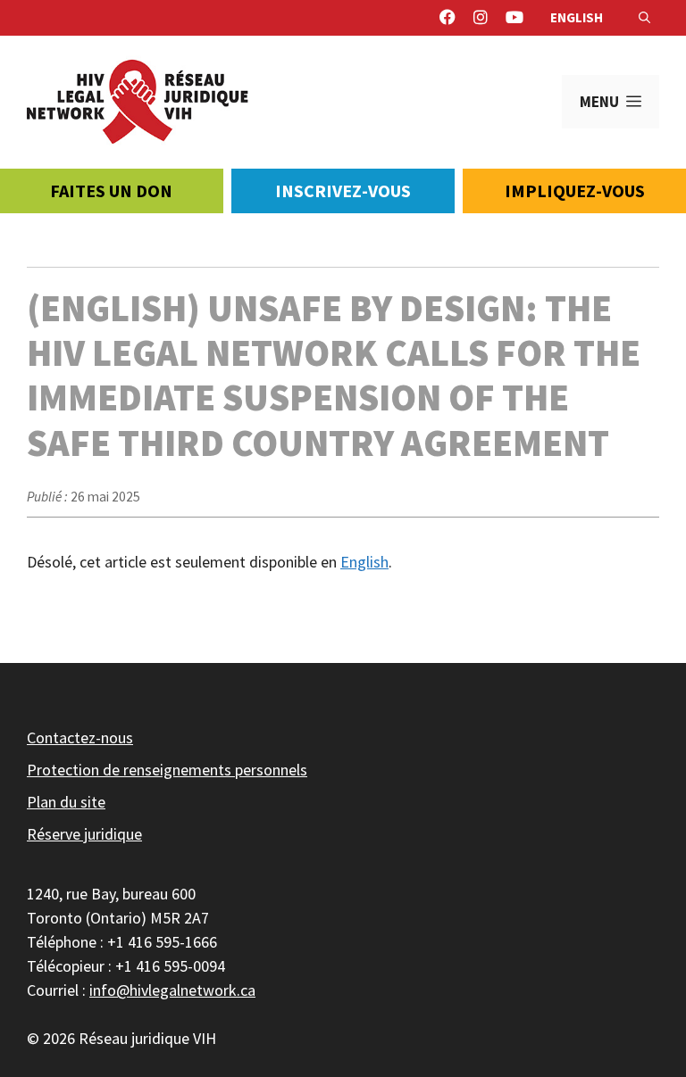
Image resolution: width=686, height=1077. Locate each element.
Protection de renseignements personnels (167, 769)
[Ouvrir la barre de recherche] (644, 18)
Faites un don (111, 190)
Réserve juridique (84, 834)
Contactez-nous (80, 737)
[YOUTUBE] (514, 18)
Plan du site (66, 801)
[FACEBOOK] (447, 18)
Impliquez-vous (575, 190)
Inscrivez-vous (343, 190)
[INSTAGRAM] (480, 18)
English (576, 17)
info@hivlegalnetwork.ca (172, 990)
